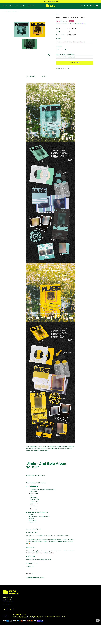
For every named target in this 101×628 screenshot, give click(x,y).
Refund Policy (7, 599)
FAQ (17, 5)
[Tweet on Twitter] (66, 68)
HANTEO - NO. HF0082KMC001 (50, 1)
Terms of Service (8, 602)
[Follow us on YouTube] (4, 609)
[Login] (87, 5)
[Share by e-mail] (68, 68)
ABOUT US (31, 5)
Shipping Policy (7, 597)
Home (4, 11)
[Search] (94, 5)
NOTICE (23, 5)
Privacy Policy (7, 604)
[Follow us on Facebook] (13, 609)
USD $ (81, 5)
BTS (57, 14)
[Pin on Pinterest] (63, 68)
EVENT (11, 5)
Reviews (44, 76)
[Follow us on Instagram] (7, 609)
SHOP (5, 5)
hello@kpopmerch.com (36, 617)
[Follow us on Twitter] (10, 609)
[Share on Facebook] (61, 68)
